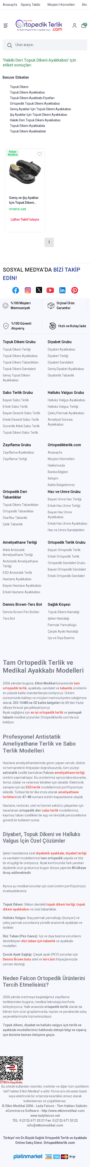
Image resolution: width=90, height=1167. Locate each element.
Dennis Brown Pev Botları (21, 612)
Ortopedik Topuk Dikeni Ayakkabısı (35, 103)
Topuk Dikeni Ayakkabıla (27, 126)
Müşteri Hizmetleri (61, 459)
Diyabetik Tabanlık (61, 375)
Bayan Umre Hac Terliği (64, 499)
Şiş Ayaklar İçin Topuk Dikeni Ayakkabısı (38, 114)
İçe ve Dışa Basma (61, 638)
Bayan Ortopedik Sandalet (67, 569)
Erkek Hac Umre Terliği (64, 506)
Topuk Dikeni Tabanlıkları (21, 362)
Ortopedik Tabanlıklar (18, 511)
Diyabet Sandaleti (60, 362)
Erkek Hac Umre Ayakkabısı (67, 523)
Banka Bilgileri (58, 472)
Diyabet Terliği (58, 356)
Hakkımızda (56, 465)
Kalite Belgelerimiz (61, 485)
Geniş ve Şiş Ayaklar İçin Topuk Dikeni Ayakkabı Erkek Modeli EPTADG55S (24, 200)
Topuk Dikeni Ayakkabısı (27, 92)
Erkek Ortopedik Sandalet (66, 576)
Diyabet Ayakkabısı (61, 349)
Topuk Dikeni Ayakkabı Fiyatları (32, 98)
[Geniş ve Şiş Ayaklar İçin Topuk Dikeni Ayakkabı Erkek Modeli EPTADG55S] (25, 171)
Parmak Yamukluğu (62, 625)
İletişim (53, 478)
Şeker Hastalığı (58, 618)
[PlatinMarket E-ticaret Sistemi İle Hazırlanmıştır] (28, 1156)
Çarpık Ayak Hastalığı (63, 631)
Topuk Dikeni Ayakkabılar (28, 131)
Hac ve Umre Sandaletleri (66, 530)
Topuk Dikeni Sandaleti (19, 369)
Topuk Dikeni (19, 87)
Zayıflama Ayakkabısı (18, 452)
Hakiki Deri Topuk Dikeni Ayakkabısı (35, 120)
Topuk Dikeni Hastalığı (63, 612)
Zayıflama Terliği (15, 459)
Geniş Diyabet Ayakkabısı (66, 369)
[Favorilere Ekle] (40, 154)
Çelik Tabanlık (13, 524)
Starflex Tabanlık (15, 518)
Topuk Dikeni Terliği (17, 349)
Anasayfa (55, 452)
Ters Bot (9, 618)
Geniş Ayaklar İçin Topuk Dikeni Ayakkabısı (40, 109)
